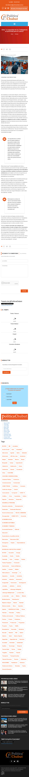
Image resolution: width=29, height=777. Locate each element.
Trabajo (19, 649)
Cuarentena (17, 496)
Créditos (4, 496)
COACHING (10, 473)
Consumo (22, 486)
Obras (14, 606)
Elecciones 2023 (14, 539)
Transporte (5, 656)
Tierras (13, 649)
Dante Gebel (9, 396)
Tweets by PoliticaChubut (6, 305)
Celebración (13, 466)
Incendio (12, 576)
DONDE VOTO (15, 516)
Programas (21, 622)
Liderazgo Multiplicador (8, 592)
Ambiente (24, 453)
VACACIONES (5, 662)
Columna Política (6, 479)
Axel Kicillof (9, 393)
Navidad (21, 602)
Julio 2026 (6, 424)
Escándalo (5, 556)
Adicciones (5, 453)
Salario (21, 632)
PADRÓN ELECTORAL (13, 609)
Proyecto (4, 626)
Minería (24, 596)
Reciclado (13, 629)
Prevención (5, 622)
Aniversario (5, 456)
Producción (13, 622)
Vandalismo (14, 662)
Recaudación (5, 629)
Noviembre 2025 (7, 435)
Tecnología (12, 646)
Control (16, 489)
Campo (11, 463)
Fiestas (23, 559)
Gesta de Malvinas (16, 566)
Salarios (4, 636)
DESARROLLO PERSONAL (8, 502)
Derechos (11, 499)
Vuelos (24, 666)
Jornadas (4, 586)
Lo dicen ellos (20, 592)
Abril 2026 (6, 428)
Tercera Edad (5, 649)
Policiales (11, 612)
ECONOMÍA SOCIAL (7, 519)
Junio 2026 (6, 425)
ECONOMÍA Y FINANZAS (8, 526)
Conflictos (15, 486)
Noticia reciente (6, 606)
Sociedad (4, 642)
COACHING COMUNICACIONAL (10, 476)
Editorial (17, 529)
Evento (11, 556)
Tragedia (4, 652)
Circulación (19, 469)
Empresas (4, 546)
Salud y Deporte (18, 636)
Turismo (16, 659)
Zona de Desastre (6, 669)
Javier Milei (8, 399)
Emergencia (5, 542)
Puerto (11, 626)
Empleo (13, 542)
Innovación (19, 579)
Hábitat (17, 569)
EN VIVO (4, 446)
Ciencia (12, 469)
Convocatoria (5, 492)
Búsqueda (4, 463)
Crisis (10, 496)
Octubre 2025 (7, 437)
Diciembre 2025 (7, 434)
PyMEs (17, 626)
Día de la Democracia (7, 512)
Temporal (19, 646)
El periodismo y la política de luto (10, 536)
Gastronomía (5, 566)
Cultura (24, 496)
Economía (23, 516)
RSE (16, 632)
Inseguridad (5, 582)
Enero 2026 (6, 432)
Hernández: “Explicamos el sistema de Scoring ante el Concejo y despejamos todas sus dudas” (18, 682)
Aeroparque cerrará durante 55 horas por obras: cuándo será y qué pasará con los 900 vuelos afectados (17, 720)
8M (9, 446)
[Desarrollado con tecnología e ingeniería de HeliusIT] (2, 773)
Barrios (17, 459)
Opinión (4, 609)
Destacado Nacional (15, 509)
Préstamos (17, 619)
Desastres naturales (7, 506)
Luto (12, 596)
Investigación (22, 582)
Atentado (10, 459)
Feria (11, 559)
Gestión (4, 569)
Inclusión (4, 579)
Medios (18, 596)
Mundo (15, 602)
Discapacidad (5, 516)
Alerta (18, 453)
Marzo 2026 (6, 430)
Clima (3, 473)
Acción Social (5, 449)
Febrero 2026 (7, 431)
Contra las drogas (7, 489)
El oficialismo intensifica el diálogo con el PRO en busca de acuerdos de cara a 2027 (17, 732)
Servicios (21, 639)
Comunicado (16, 482)
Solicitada (11, 642)
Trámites (11, 652)
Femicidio (4, 559)
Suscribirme (6, 372)
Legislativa (5, 589)
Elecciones (5, 539)
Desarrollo (19, 499)
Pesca (23, 609)
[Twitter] (5, 8)
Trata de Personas (7, 659)
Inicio (12, 34)
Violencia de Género (7, 666)
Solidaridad (20, 642)
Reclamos (21, 629)
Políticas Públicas (20, 616)
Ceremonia (5, 469)
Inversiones (14, 582)
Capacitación (19, 463)
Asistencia (22, 456)
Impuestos (5, 576)
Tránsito (18, 652)
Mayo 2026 (6, 427)
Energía (18, 552)
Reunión (11, 632)
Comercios (16, 479)
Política (18, 612)
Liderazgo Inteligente (15, 589)
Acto (13, 449)
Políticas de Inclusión (7, 616)
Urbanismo (23, 659)
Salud (10, 636)
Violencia (22, 662)
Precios (4, 619)
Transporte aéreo (14, 656)
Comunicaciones (6, 482)
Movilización (15, 599)
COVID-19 (22, 492)
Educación (5, 532)
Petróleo (4, 612)
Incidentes (19, 576)
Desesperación (19, 506)
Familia (17, 556)
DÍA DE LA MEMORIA (21, 512)
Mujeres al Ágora (6, 602)
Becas (22, 459)
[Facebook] (3, 8)
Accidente (15, 446)
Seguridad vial (13, 639)
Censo (20, 466)
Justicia (19, 586)
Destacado (5, 509)
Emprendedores (21, 542)
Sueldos (4, 646)
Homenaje (14, 572)
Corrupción (14, 492)
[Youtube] (8, 8)
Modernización (6, 599)
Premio (10, 619)
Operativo (20, 606)
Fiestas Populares (7, 562)
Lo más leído (5, 596)
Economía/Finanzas (7, 529)
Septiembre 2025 (8, 438)
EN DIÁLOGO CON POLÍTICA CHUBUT (11, 549)
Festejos (16, 559)
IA (20, 572)
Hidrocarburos (6, 572)
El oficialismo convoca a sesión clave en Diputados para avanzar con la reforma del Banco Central (17, 726)
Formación (16, 562)
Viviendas (17, 666)
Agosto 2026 (7, 423)
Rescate (4, 632)
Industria (11, 579)
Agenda (12, 453)
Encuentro (11, 552)
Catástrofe (5, 466)
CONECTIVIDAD (6, 486)
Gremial (11, 569)
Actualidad (19, 449)
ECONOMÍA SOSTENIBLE (8, 522)
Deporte (4, 499)
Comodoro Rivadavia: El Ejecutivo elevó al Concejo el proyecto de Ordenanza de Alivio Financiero (16, 695)
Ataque (4, 459)
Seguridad (4, 639)
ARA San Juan (14, 456)
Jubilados (11, 586)
